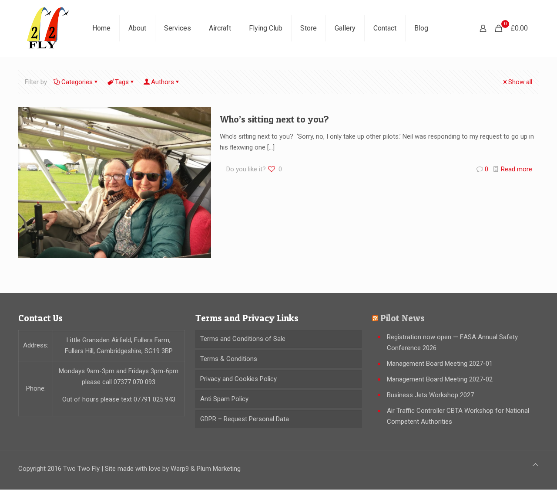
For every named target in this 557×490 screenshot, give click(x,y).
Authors (162, 82)
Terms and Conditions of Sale (242, 339)
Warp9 (180, 469)
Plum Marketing (219, 469)
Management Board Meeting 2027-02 (440, 379)
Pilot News (402, 318)
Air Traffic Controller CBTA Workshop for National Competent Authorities (458, 416)
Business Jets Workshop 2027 (430, 395)
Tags (122, 82)
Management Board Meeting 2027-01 (440, 364)
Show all (520, 82)
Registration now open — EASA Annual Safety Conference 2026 (452, 342)
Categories (77, 82)
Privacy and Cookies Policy (238, 379)
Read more (516, 169)
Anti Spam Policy (224, 399)
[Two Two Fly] (48, 28)
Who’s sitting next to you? (274, 119)
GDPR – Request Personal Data (244, 419)
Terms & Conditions (228, 359)
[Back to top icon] (535, 464)
